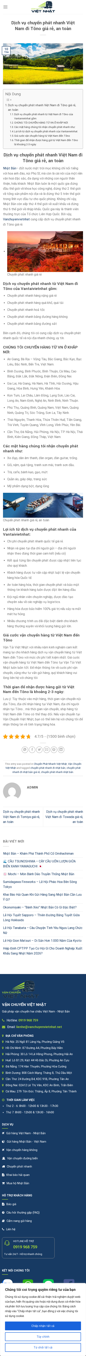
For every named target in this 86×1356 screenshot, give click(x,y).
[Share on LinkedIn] (61, 749)
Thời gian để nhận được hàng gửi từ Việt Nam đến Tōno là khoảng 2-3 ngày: (46, 142)
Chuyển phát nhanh (19, 1166)
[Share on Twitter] (39, 749)
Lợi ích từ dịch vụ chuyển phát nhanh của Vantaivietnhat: (46, 131)
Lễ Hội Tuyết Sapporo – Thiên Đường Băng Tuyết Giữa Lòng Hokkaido (41, 917)
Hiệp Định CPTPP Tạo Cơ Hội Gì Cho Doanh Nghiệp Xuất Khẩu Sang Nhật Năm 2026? (42, 951)
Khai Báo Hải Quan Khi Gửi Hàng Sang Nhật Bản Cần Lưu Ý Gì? (42, 897)
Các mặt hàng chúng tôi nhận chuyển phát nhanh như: (44, 127)
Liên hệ (10, 1229)
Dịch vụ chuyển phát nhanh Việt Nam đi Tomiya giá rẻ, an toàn (21, 817)
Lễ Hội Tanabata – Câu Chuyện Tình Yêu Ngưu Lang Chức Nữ (42, 930)
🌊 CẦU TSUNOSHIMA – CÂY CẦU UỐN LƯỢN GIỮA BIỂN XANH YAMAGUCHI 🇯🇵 (39, 863)
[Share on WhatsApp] (25, 749)
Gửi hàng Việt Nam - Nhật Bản (26, 1133)
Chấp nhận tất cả (43, 1326)
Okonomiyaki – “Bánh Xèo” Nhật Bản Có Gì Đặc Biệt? (40, 907)
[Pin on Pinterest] (54, 749)
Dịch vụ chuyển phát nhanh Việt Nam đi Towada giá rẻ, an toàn (64, 817)
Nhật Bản (9, 168)
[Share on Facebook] (32, 749)
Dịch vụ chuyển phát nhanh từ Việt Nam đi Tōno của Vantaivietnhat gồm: (43, 116)
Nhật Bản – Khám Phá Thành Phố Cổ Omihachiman (38, 853)
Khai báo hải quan (18, 1175)
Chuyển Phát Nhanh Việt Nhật (50, 763)
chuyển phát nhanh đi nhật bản (47, 767)
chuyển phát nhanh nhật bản (57, 772)
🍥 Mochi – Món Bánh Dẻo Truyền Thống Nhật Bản (38, 874)
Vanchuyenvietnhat (16, 219)
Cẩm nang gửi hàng (19, 1221)
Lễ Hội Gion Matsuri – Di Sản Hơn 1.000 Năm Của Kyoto (42, 941)
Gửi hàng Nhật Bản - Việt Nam (26, 1141)
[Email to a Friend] (46, 749)
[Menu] (5, 7)
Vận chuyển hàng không (21, 1150)
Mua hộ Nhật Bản (18, 1183)
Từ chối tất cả (43, 1347)
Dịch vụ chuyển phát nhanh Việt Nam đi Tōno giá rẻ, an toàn (42, 108)
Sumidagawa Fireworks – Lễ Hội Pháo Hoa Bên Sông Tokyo (40, 884)
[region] (43, 1319)
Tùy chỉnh (43, 1336)
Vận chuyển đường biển (22, 1158)
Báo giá (11, 1204)
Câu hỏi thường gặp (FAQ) (23, 1212)
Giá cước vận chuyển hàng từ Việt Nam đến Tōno (42, 135)
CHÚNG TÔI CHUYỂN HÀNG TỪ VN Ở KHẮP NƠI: (41, 122)
